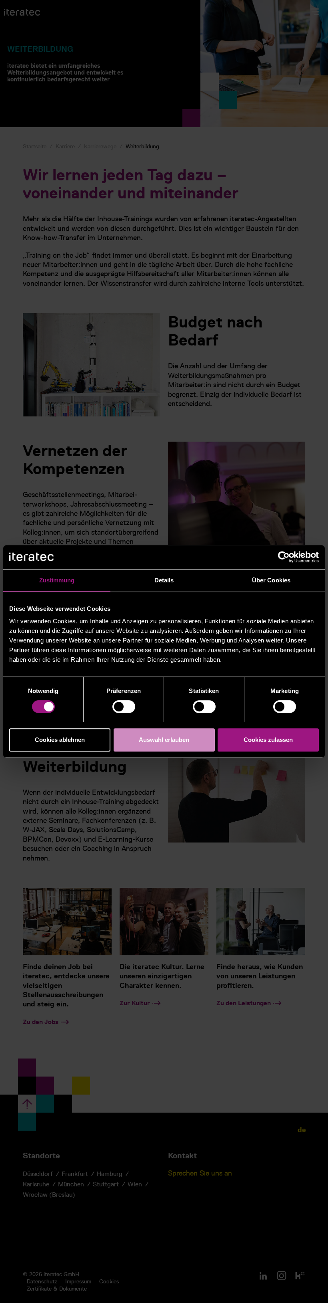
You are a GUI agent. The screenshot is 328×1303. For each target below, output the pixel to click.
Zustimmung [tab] (57, 580)
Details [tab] (164, 580)
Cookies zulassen (268, 739)
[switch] (123, 706)
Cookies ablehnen (60, 739)
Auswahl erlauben (164, 739)
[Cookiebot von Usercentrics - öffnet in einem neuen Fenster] (284, 557)
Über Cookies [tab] (271, 580)
